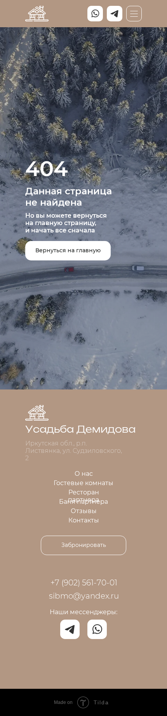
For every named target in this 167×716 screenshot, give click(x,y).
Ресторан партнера (83, 496)
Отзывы (84, 511)
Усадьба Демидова (80, 430)
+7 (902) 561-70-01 (83, 582)
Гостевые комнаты (83, 483)
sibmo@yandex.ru (84, 596)
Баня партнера (83, 501)
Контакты (83, 520)
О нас (84, 473)
